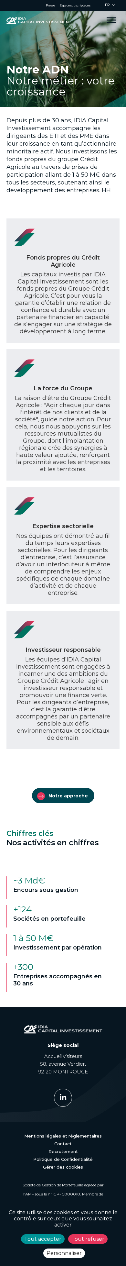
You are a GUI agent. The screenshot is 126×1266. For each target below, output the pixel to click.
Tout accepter (42, 1239)
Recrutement (63, 1151)
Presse (50, 5)
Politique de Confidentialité (63, 1159)
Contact (63, 1143)
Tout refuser (87, 1239)
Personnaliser (64, 1253)
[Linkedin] (63, 1098)
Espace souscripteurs (75, 5)
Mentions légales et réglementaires (63, 1135)
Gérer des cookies (63, 1167)
